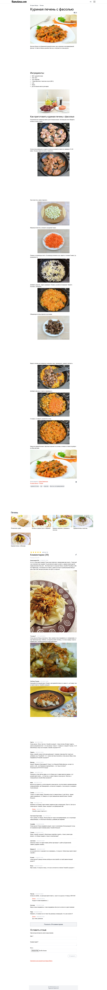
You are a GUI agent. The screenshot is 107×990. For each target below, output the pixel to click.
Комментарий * (34, 942)
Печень (42, 5)
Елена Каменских (43, 481)
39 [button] (76, 12)
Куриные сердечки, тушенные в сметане (61, 529)
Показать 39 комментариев (53, 924)
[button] (76, 555)
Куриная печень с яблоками (18, 546)
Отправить (72, 956)
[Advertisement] (53, 60)
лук (41, 486)
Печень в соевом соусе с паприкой (41, 528)
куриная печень (35, 486)
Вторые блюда (34, 5)
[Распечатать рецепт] (76, 482)
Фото (31, 948)
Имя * (31, 936)
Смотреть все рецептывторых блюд (41, 961)
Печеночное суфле (16, 528)
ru (90, 1)
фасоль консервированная (57, 486)
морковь (46, 486)
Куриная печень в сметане (80, 528)
